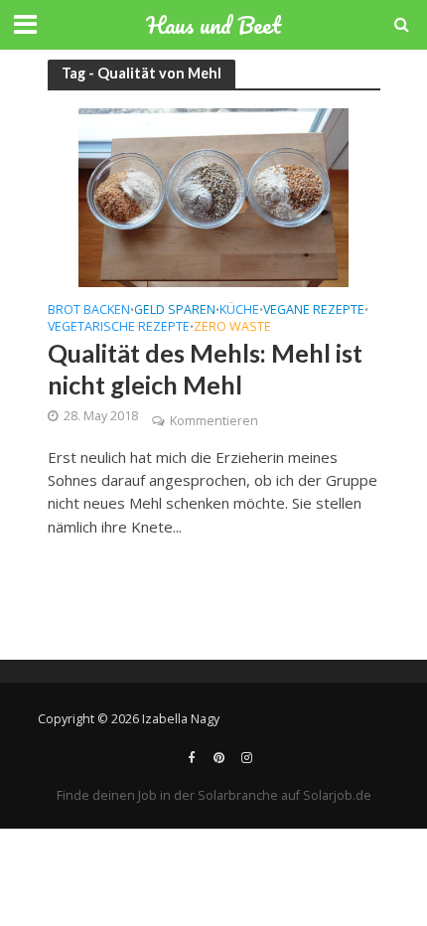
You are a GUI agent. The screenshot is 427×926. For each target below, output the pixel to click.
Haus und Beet (213, 25)
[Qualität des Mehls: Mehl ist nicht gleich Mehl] (213, 196)
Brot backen (89, 311)
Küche (239, 311)
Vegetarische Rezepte (119, 328)
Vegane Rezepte (313, 311)
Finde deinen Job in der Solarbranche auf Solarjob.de (214, 795)
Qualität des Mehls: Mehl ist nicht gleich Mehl (205, 368)
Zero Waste (232, 328)
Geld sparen (174, 311)
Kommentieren (214, 420)
